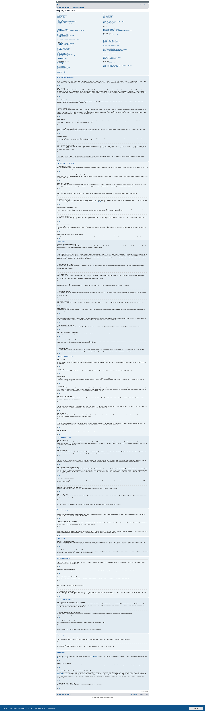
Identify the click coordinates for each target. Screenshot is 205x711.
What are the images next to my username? (65, 35)
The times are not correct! (62, 31)
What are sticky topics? (61, 69)
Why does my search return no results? (111, 41)
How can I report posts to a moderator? (64, 54)
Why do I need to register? (62, 15)
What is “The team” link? (108, 23)
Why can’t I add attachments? (63, 52)
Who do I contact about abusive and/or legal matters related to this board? (117, 65)
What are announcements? (62, 68)
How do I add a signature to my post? (64, 45)
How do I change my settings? (63, 29)
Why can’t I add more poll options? (63, 48)
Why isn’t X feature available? (109, 64)
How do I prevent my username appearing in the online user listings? (70, 30)
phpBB (99, 201)
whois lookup (60, 673)
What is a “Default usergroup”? (109, 22)
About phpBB (60, 657)
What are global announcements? (63, 67)
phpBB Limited (93, 656)
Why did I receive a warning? (62, 53)
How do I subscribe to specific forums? (111, 51)
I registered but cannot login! (62, 18)
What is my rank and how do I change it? (65, 37)
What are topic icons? (61, 72)
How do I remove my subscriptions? (110, 53)
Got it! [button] (196, 708)
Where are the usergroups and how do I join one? (113, 18)
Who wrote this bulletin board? (109, 62)
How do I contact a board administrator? (111, 66)
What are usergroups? (107, 17)
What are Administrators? (108, 15)
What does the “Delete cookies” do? (64, 25)
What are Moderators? (107, 16)
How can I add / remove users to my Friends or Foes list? (114, 36)
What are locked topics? (62, 71)
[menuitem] (58, 5)
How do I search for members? (109, 43)
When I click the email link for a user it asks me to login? (68, 39)
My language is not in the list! (62, 34)
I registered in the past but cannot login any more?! (67, 21)
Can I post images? (61, 66)
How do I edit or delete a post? (63, 44)
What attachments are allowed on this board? (112, 57)
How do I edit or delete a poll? (63, 49)
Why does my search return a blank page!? (111, 42)
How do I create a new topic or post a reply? (65, 43)
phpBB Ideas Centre (115, 664)
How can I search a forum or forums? (110, 40)
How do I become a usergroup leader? (110, 20)
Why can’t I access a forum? (62, 50)
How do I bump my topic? (62, 58)
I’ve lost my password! (61, 22)
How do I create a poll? (61, 47)
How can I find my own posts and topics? (111, 45)
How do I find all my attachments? (109, 58)
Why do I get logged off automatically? (64, 23)
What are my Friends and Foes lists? (110, 34)
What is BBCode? (60, 62)
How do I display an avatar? (62, 36)
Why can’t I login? (60, 20)
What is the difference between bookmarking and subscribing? (115, 49)
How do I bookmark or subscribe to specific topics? (113, 50)
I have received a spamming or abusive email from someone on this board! (117, 30)
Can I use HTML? (60, 63)
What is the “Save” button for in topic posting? (66, 55)
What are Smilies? (60, 64)
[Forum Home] (117, 2)
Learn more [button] (51, 708)
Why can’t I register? (61, 17)
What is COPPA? (60, 16)
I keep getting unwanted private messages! (111, 29)
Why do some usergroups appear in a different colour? (114, 21)
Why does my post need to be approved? (65, 56)
